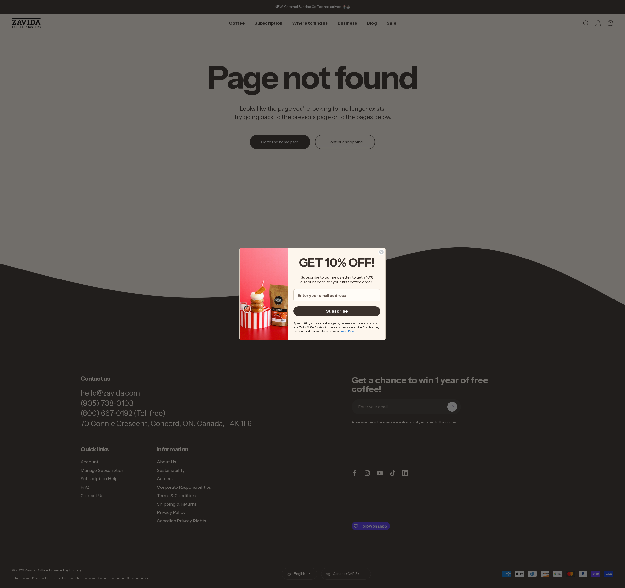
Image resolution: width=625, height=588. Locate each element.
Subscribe (337, 311)
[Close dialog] (381, 252)
